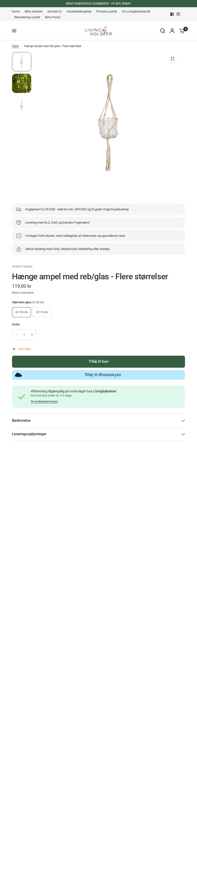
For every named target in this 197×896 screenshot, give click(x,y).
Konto (16, 11)
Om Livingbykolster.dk (136, 11)
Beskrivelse (21, 420)
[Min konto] (172, 30)
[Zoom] (172, 58)
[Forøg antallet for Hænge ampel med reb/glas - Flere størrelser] (32, 334)
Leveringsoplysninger (29, 434)
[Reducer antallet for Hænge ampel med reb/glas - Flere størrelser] (16, 334)
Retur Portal (52, 17)
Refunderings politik (27, 17)
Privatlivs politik (106, 11)
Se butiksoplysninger (44, 401)
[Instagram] (178, 14)
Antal (15, 324)
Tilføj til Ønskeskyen (102, 374)
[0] (181, 30)
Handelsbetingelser (79, 11)
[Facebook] (172, 14)
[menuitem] (17, 11)
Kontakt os (55, 11)
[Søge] (162, 30)
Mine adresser (34, 11)
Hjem (15, 46)
